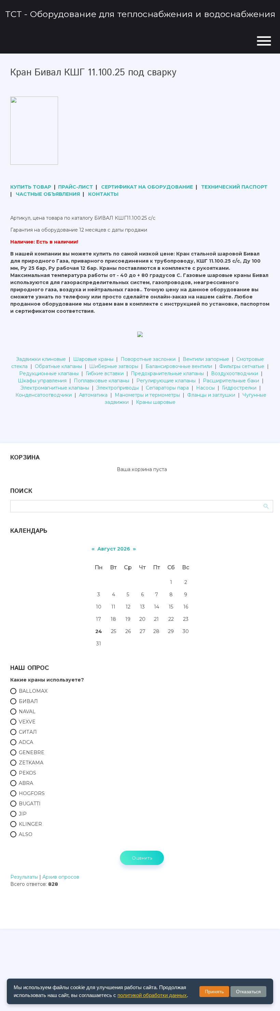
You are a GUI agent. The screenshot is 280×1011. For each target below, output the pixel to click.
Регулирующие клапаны (166, 381)
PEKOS (27, 773)
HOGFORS (32, 793)
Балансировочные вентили (178, 366)
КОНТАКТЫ (103, 194)
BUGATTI (30, 804)
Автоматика (93, 395)
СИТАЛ (28, 732)
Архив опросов (60, 877)
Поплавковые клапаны (101, 381)
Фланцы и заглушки (211, 395)
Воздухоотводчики (234, 373)
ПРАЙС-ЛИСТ (75, 187)
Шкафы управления (42, 381)
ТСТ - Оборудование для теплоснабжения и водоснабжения (140, 14)
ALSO (25, 834)
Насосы (205, 388)
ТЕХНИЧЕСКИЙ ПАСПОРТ (234, 187)
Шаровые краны (93, 359)
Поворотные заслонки (148, 359)
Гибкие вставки (105, 373)
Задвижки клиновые (41, 359)
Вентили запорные (206, 359)
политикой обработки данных (152, 995)
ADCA (26, 742)
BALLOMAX (33, 691)
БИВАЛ (28, 701)
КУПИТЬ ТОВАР (30, 187)
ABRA (26, 783)
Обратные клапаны (58, 366)
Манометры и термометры (147, 395)
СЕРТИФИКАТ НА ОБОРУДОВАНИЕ (147, 187)
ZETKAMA (31, 763)
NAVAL (27, 711)
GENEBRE (31, 752)
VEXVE (27, 722)
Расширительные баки (231, 381)
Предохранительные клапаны (167, 373)
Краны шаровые (156, 402)
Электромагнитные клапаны (54, 388)
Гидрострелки (239, 388)
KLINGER (30, 824)
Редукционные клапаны (49, 373)
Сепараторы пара (167, 388)
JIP (23, 814)
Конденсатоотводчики (43, 395)
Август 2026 (113, 549)
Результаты (24, 877)
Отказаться (248, 991)
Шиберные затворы (113, 366)
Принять (214, 991)
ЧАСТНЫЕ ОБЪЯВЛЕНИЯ (48, 194)
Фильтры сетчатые (241, 366)
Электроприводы (117, 388)
